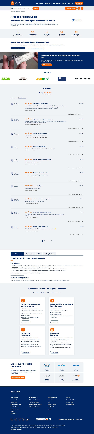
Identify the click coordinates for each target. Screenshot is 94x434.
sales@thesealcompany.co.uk (67, 419)
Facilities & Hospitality (34, 402)
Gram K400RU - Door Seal (35, 177)
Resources (70, 3)
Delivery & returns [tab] (49, 254)
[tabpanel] (47, 269)
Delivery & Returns (52, 404)
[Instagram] (19, 419)
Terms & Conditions (70, 399)
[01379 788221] (76, 419)
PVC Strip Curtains (15, 406)
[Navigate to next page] (54, 241)
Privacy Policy (69, 402)
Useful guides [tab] (29, 254)
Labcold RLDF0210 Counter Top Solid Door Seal (39, 137)
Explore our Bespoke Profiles (17, 275)
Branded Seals (17, 11)
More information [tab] (17, 254)
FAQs (49, 402)
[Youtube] (27, 419)
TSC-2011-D (33, 110)
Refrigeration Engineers (34, 399)
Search (36, 8)
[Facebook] (15, 419)
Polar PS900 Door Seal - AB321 (36, 124)
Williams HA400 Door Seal (35, 230)
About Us (64, 3)
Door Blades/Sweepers (16, 409)
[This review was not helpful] (82, 114)
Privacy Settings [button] (70, 404)
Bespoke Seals (14, 402)
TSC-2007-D (33, 150)
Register (12, 411)
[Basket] (82, 8)
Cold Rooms (48, 3)
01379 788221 (80, 419)
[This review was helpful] (79, 167)
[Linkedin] (12, 419)
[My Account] (78, 8)
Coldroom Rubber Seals (16, 404)
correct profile (47, 265)
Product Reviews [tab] (22, 97)
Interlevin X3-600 (34, 190)
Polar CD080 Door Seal (34, 217)
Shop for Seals (39, 3)
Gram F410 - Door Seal (34, 203)
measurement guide (34, 268)
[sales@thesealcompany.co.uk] (59, 419)
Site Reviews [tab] (13, 97)
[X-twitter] (23, 419)
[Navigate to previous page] (40, 240)
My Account (13, 413)
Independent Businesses (34, 406)
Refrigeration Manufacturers (35, 404)
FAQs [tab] (39, 254)
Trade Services (56, 3)
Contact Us (79, 3)
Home (12, 11)
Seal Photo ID (51, 406)
